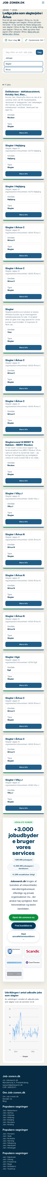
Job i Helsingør (9, 1148)
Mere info (23, 133)
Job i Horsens (9, 1134)
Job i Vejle (7, 1136)
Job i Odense (8, 1115)
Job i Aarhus (8, 1113)
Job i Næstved (9, 1157)
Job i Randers (9, 1122)
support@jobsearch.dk (13, 1085)
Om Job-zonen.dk (11, 1096)
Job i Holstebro (9, 1166)
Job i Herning (8, 1141)
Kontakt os (7, 1099)
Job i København (10, 1110)
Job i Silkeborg (9, 1143)
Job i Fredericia (9, 1162)
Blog (5, 1101)
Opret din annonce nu (24, 917)
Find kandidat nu (23, 926)
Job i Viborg (8, 1159)
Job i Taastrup (9, 1169)
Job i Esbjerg (8, 1120)
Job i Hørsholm (9, 1145)
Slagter (6, 10)
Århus (14, 10)
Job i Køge (7, 1164)
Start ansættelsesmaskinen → (23, 936)
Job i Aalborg (8, 1117)
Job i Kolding (8, 1124)
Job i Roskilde (9, 1138)
